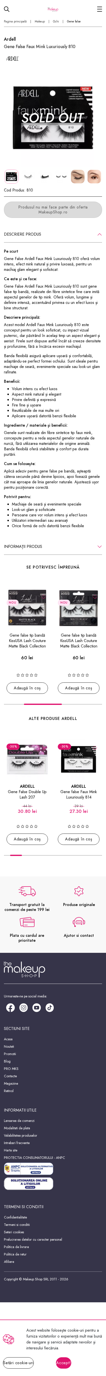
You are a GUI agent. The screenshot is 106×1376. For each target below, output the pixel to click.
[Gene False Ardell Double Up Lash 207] (27, 759)
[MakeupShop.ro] (53, 9)
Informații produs (23, 546)
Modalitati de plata (17, 1128)
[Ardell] (12, 58)
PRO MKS (11, 1068)
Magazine (11, 1083)
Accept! (63, 1363)
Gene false (74, 21)
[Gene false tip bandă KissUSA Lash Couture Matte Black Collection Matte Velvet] (27, 608)
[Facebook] (10, 1007)
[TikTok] (49, 1007)
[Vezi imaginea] (53, 118)
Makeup (40, 21)
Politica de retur (15, 1254)
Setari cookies (14, 1232)
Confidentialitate (15, 1217)
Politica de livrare (16, 1246)
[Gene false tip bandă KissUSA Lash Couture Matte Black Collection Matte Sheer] (79, 608)
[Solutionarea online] (53, 1183)
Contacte (10, 1076)
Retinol (9, 1090)
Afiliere (9, 1261)
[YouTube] (36, 1007)
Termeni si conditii (17, 1224)
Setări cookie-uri (18, 1363)
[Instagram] (23, 1007)
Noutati (9, 1046)
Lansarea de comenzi (19, 1120)
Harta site (10, 1150)
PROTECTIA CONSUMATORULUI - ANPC (34, 1157)
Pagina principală (15, 21)
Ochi (56, 21)
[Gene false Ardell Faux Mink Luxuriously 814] (79, 759)
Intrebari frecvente (17, 1142)
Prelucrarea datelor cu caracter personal (33, 1239)
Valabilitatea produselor (20, 1135)
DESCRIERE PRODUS (22, 234)
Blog (7, 1061)
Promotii (10, 1053)
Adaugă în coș (27, 688)
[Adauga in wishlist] (43, 596)
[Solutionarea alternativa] (53, 1169)
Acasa (8, 1039)
